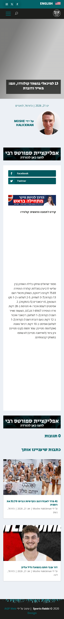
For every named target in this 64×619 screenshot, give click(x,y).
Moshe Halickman (24, 123)
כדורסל (29, 105)
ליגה (56, 574)
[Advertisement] (32, 250)
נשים (55, 512)
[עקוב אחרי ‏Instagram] (7, 4)
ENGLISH (46, 4)
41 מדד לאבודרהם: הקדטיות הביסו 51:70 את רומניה (32, 503)
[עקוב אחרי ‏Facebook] (17, 4)
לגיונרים (19, 105)
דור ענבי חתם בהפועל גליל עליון (39, 567)
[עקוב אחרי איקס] (12, 4)
